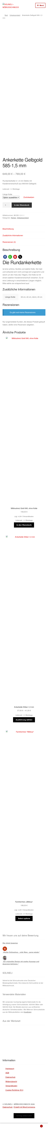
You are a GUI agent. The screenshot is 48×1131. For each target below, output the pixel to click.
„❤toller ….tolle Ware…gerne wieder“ (21, 952)
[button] (5, 257)
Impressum (9, 1068)
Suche (24, 1127)
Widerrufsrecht (11, 1081)
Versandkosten (11, 1085)
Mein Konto (8, 1127)
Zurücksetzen (28, 197)
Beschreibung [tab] (8, 229)
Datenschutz (10, 1077)
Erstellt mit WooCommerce (24, 1107)
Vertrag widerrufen (24, 1115)
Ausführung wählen (24, 719)
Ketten (13, 218)
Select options (24, 918)
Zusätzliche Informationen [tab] (13, 235)
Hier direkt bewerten (10, 943)
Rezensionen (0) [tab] (9, 242)
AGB (7, 1072)
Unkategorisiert (15, 15)
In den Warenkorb (21, 205)
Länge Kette (7, 194)
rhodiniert (27, 1012)
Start (6, 15)
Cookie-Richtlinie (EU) (14, 1090)
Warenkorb (37, 1125)
